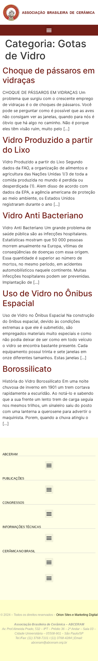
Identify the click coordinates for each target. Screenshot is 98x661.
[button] (49, 30)
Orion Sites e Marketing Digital (77, 615)
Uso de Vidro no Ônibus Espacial (47, 298)
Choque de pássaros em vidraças (49, 75)
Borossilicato (27, 369)
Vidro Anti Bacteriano (43, 215)
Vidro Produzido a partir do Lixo (48, 144)
